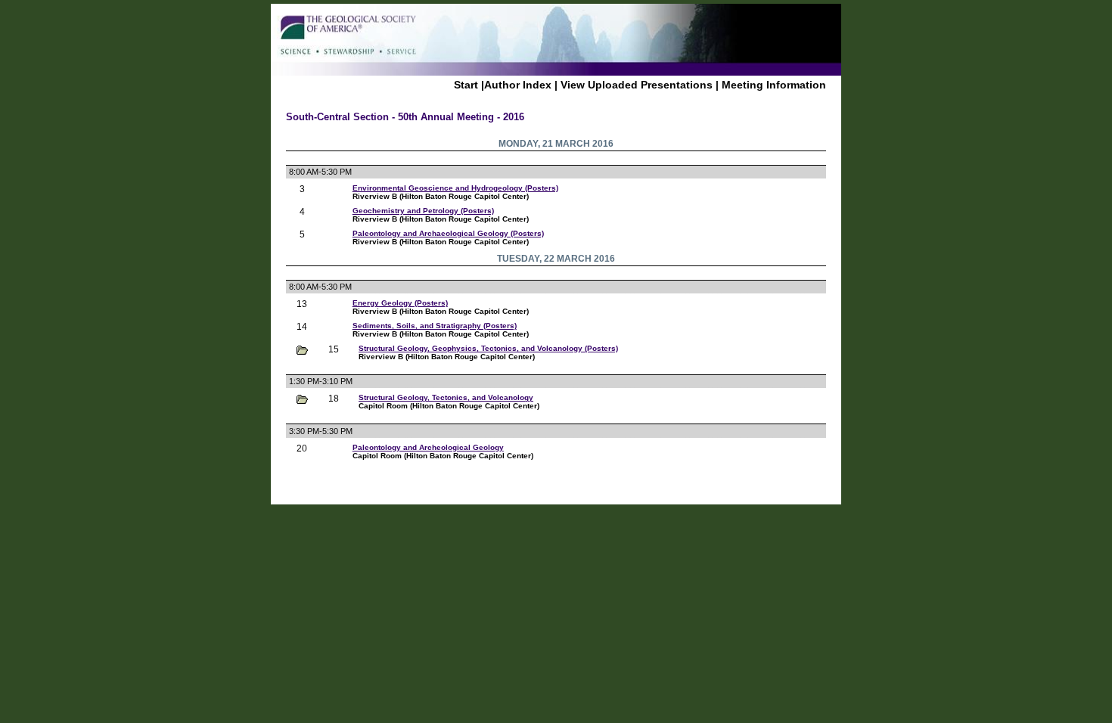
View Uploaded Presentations (637, 85)
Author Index (517, 85)
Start (466, 85)
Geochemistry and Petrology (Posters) (423, 210)
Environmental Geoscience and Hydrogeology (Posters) (455, 188)
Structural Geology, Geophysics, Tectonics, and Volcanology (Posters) (488, 348)
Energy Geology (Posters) (400, 303)
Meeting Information (774, 85)
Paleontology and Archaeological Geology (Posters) (448, 233)
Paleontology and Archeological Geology (428, 447)
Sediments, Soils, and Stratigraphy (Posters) (435, 325)
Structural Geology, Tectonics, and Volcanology (446, 397)
